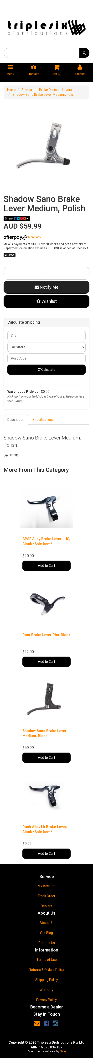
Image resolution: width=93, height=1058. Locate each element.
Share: (9, 218)
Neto (63, 1051)
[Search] (84, 53)
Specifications (43, 420)
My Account (47, 886)
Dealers (46, 906)
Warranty (46, 990)
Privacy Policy (46, 1000)
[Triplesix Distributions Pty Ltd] (46, 26)
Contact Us (46, 943)
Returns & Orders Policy (46, 970)
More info (34, 237)
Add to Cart (46, 566)
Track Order (46, 896)
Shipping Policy (46, 980)
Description (15, 420)
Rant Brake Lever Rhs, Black (46, 635)
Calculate (48, 369)
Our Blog (46, 933)
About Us (46, 923)
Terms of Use (46, 960)
